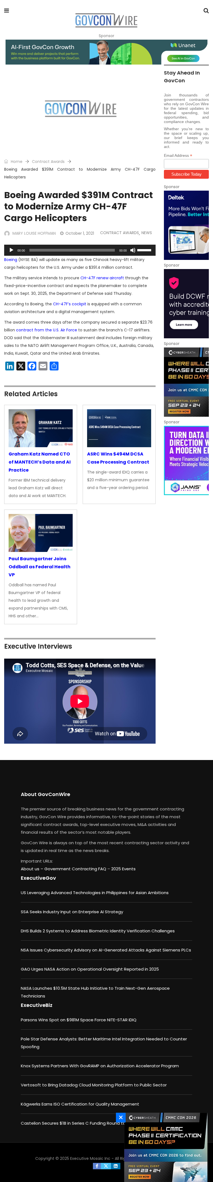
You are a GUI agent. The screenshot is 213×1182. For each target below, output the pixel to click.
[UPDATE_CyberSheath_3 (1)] (186, 382)
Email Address (178, 155)
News (146, 233)
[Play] (11, 250)
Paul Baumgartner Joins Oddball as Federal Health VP (39, 567)
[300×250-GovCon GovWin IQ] (186, 225)
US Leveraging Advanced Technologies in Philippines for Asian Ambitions (95, 893)
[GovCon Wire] (106, 21)
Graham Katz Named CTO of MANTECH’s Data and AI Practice (40, 462)
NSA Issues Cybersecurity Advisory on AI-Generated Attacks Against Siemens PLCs (106, 950)
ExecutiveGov (38, 877)
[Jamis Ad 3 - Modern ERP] (186, 460)
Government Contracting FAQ (75, 869)
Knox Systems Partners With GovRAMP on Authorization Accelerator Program (100, 1066)
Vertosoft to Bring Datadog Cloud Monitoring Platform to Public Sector (94, 1085)
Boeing (10, 259)
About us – (32, 869)
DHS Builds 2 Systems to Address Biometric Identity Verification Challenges (98, 931)
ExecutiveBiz (36, 1005)
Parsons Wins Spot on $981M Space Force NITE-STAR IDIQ (78, 1020)
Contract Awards (48, 161)
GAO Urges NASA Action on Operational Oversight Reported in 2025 (90, 969)
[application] (80, 250)
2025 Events (123, 869)
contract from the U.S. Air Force (46, 330)
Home (16, 161)
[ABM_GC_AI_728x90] (106, 52)
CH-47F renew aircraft (102, 278)
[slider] (145, 250)
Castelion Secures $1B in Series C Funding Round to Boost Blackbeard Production (104, 1123)
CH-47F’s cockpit (69, 304)
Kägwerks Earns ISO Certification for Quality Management (80, 1104)
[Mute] (133, 250)
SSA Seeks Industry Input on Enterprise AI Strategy (72, 912)
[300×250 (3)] (186, 303)
